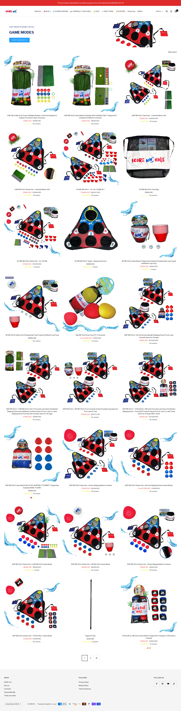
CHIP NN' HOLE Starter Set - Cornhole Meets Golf (32, 189)
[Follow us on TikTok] (174, 684)
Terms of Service (85, 689)
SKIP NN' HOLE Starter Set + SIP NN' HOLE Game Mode (90, 564)
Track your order (10, 696)
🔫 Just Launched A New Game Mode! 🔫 (91, 3)
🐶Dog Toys (131, 11)
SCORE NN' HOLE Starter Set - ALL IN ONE (32, 261)
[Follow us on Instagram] (162, 684)
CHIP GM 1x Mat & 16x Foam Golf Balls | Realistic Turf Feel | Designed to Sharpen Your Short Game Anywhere (32, 116)
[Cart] (176, 11)
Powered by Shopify (44, 704)
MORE (139, 11)
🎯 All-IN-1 (47, 11)
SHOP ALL (37, 11)
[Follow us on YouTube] (168, 684)
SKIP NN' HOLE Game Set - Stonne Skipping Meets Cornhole (90, 485)
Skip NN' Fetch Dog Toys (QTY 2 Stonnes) (90, 335)
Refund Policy (83, 685)
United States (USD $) (12, 704)
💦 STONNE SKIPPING (60, 11)
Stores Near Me (9, 692)
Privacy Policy (84, 682)
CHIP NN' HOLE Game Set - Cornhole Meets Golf (149, 115)
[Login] (171, 11)
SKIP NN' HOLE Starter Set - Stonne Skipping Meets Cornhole (149, 564)
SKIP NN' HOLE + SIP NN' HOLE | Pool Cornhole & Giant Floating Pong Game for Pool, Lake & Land (90, 410)
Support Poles (90, 636)
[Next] (96, 658)
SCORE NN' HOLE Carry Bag (149, 189)
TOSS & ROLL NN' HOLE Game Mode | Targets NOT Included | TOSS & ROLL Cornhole (149, 637)
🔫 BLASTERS (120, 11)
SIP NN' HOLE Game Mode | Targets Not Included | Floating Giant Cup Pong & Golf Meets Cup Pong (149, 262)
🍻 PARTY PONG (107, 11)
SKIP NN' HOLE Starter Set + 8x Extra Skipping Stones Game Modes (149, 485)
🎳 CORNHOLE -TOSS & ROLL (80, 11)
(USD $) (158, 11)
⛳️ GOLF (96, 11)
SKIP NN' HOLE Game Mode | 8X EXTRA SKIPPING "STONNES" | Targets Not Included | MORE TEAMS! (32, 486)
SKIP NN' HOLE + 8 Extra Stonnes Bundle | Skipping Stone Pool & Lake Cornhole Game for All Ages (148, 336)
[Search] (167, 11)
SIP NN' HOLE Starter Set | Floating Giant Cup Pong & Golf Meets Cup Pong (32, 335)
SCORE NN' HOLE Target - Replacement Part (90, 261)
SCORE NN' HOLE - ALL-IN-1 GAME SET (90, 189)
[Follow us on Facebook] (157, 684)
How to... (7, 685)
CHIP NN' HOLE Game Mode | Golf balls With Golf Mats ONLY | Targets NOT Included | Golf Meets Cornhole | (90, 116)
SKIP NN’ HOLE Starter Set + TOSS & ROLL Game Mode (32, 636)
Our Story (7, 689)
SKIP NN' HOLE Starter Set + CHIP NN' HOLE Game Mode (32, 564)
